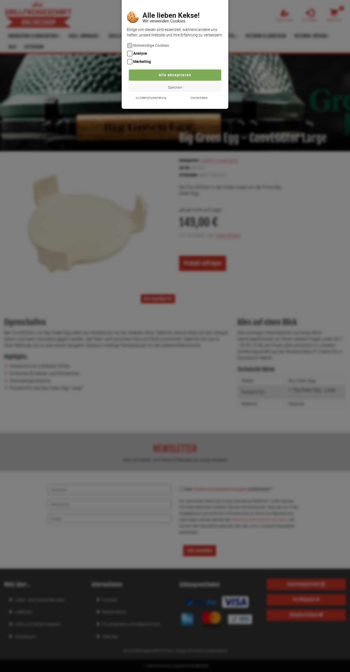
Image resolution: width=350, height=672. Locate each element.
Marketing (142, 61)
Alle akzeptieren (175, 74)
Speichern (175, 87)
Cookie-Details (199, 98)
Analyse (140, 53)
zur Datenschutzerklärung (151, 98)
